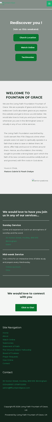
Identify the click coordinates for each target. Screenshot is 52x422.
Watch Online (9, 340)
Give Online (8, 360)
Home (5, 333)
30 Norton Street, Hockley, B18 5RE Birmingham (25, 381)
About (5, 336)
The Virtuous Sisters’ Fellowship (17, 350)
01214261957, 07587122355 (14, 384)
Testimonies (8, 343)
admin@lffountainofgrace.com (16, 388)
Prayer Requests (10, 357)
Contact (6, 363)
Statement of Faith (11, 346)
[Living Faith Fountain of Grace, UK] (8, 3)
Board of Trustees (11, 353)
